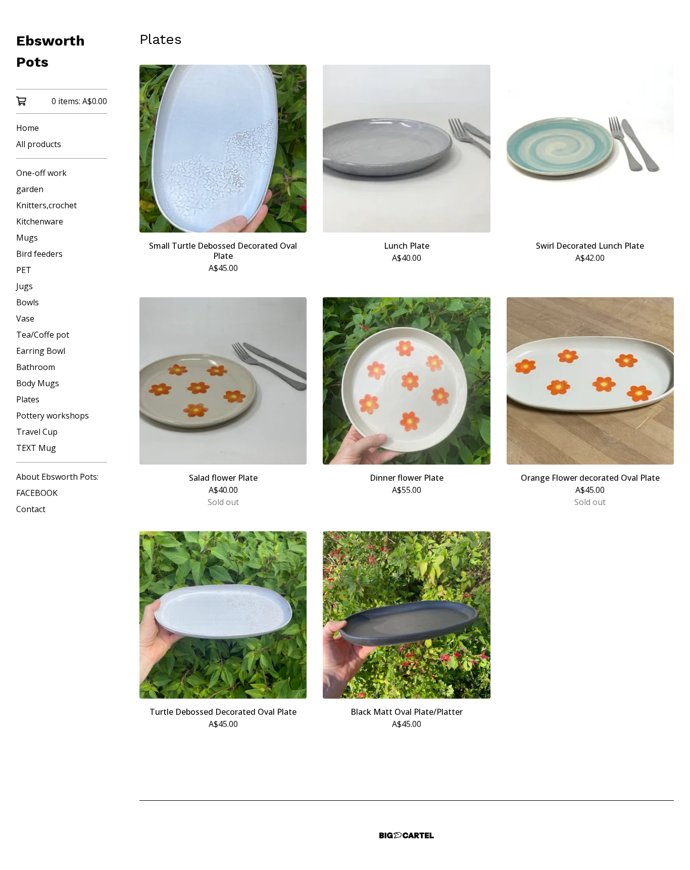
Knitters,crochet (46, 205)
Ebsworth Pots (50, 51)
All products (38, 144)
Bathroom (35, 367)
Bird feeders (39, 253)
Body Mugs (37, 383)
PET (23, 270)
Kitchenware (39, 221)
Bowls (27, 302)
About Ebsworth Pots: (57, 476)
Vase (25, 318)
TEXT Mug (36, 447)
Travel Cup (37, 431)
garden (29, 189)
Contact (30, 509)
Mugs (27, 237)
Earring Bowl (40, 350)
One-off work (41, 172)
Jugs (24, 286)
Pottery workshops (52, 415)
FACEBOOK (37, 492)
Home (27, 127)
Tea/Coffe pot (42, 334)
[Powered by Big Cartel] (406, 835)
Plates (27, 399)
